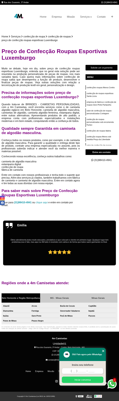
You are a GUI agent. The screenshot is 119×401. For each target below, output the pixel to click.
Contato (101, 16)
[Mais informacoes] (112, 17)
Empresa (57, 16)
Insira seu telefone (82, 365)
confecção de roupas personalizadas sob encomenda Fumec (100, 122)
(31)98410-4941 (110, 2)
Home (43, 16)
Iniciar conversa (83, 379)
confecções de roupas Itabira (99, 131)
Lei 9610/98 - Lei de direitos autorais (63, 328)
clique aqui (42, 202)
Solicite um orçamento (101, 67)
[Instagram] (56, 381)
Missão (71, 16)
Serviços (85, 16)
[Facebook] (2, 202)
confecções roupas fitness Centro (101, 88)
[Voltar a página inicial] (18, 17)
